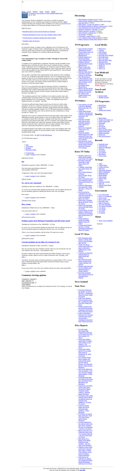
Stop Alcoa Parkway (105, 136)
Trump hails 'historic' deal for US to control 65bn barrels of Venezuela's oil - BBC (84, 351)
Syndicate (100, 224)
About (41, 11)
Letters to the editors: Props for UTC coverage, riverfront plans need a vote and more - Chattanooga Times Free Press (85, 317)
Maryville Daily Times (105, 60)
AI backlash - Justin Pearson (86, 36)
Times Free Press (87, 311)
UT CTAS (102, 211)
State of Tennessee (104, 203)
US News (82, 356)
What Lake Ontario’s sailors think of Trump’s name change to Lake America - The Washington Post (85, 342)
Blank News (102, 48)
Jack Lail (101, 125)
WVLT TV (102, 68)
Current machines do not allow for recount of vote (40, 242)
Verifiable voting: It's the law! (31, 41)
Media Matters (103, 175)
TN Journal (102, 151)
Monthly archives (104, 97)
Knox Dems (102, 128)
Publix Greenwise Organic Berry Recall (90, 39)
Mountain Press (103, 62)
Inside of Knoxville (104, 121)
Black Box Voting (31, 150)
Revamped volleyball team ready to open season (84, 162)
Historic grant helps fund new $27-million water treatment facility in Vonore (85, 268)
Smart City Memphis (105, 147)
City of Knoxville (104, 194)
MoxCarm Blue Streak (105, 129)
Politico (101, 180)
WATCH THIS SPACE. (85, 72)
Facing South (102, 156)
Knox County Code (104, 199)
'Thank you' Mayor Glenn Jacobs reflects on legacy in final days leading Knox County (85, 247)
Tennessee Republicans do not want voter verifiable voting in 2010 (42, 34)
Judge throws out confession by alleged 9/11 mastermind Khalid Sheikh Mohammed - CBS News (85, 460)
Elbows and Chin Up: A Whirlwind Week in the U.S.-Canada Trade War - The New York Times (85, 433)
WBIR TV (102, 67)
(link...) (63, 255)
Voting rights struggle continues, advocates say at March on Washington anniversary (85, 113)
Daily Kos (102, 168)
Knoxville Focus (103, 57)
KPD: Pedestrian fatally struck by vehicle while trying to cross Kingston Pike (85, 240)
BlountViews (83, 55)
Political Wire (102, 178)
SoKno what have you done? (86, 31)
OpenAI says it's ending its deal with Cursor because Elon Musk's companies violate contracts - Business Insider (85, 390)
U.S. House (102, 208)
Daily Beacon (103, 52)
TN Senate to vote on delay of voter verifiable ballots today (45, 13)
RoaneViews (86, 77)
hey (23, 162)
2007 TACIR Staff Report (44, 135)
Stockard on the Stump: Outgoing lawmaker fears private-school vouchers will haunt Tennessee (85, 143)
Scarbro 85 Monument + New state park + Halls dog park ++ (85, 187)
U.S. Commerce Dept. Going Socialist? (89, 38)
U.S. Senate (102, 209)
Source (103, 85)
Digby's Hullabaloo (104, 172)
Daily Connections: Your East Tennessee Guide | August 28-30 (85, 180)
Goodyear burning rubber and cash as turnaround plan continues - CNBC (83, 408)
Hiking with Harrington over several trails (85, 206)
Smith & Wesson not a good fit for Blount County (84, 58)
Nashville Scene (103, 144)
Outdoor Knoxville (104, 131)
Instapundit (102, 123)
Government (29, 146)
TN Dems (101, 149)
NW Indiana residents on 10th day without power (92, 26)
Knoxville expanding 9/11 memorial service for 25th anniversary (85, 274)
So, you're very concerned (31, 183)
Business (81, 367)
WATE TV (102, 65)
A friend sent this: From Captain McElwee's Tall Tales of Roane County (85, 80)
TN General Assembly (105, 206)
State (27, 145)
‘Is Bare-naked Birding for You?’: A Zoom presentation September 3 (85, 226)
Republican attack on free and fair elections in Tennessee (39, 31)
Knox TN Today (87, 159)
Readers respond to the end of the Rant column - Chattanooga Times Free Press (85, 309)
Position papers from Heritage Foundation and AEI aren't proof (46, 221)
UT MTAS (102, 213)
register (33, 154)
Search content (103, 96)
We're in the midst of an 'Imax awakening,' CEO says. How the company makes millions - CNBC (85, 371)
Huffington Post (103, 173)
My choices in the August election (83, 94)
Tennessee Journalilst (105, 63)
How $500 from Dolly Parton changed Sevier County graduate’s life (84, 261)
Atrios (100, 163)
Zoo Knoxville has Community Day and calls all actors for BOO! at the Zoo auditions (85, 194)
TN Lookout (83, 117)
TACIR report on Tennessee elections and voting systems (39, 38)
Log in (29, 11)
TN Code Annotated (104, 204)
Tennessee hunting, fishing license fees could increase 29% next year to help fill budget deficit (85, 135)
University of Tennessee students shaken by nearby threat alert (85, 254)
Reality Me (102, 134)
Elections (28, 148)
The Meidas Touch (83, 85)
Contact (47, 11)
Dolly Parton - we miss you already (88, 24)
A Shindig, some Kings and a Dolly (85, 168)
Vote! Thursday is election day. (87, 33)
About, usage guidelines (106, 220)
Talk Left (101, 183)
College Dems (103, 165)
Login (27, 154)
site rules (82, 470)
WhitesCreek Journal (105, 110)
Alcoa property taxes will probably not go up (85, 52)
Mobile (53, 11)
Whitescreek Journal (85, 50)
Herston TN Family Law (106, 120)
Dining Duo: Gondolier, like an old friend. (85, 201)
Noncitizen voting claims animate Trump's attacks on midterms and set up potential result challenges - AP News (85, 399)
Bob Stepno (102, 154)
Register (35, 11)
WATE (84, 243)
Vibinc (100, 108)
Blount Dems (102, 118)
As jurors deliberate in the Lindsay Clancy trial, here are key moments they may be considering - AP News (85, 425)
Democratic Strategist (105, 170)
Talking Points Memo (105, 185)
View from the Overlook (85, 48)
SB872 (65, 22)
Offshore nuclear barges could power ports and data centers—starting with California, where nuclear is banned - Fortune (85, 451)
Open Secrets (102, 177)
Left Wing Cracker (84, 73)
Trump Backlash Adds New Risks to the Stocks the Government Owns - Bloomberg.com (85, 380)
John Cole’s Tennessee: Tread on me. (85, 128)
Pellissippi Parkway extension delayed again (85, 62)
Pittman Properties (104, 133)
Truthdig (101, 187)
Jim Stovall (102, 126)
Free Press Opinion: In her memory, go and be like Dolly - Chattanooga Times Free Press (85, 292)
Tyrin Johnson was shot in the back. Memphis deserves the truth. (85, 106)
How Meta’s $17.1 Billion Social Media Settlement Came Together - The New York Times (84, 442)
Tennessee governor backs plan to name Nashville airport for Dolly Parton (84, 122)
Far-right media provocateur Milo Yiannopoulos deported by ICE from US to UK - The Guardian (85, 333)
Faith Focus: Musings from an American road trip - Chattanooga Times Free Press (85, 300)
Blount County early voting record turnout (84, 67)
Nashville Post (103, 146)
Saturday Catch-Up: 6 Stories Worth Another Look (84, 157)
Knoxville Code (103, 201)
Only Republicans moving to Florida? (89, 28)
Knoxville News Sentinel (106, 55)
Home (23, 11)
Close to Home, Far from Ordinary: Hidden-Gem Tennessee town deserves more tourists (85, 212)
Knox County (103, 198)
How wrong (26, 204)
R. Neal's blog (30, 153)
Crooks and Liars (104, 167)
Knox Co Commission (105, 196)
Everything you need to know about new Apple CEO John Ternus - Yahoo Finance (85, 416)
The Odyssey (82, 34)
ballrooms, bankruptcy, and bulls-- (88, 29)
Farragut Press (103, 53)
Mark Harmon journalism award (87, 19)
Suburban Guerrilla (104, 182)
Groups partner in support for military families (84, 220)
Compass (101, 50)
